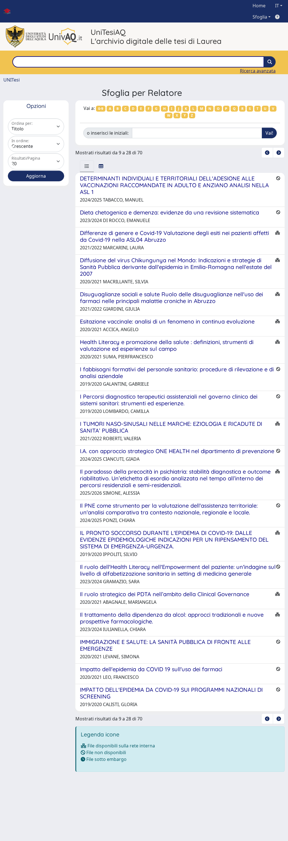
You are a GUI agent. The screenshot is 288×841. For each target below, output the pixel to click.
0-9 (100, 108)
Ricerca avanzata (258, 71)
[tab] (87, 166)
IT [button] (277, 6)
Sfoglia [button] (260, 17)
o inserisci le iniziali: (108, 133)
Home (259, 6)
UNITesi (11, 80)
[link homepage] (9, 11)
